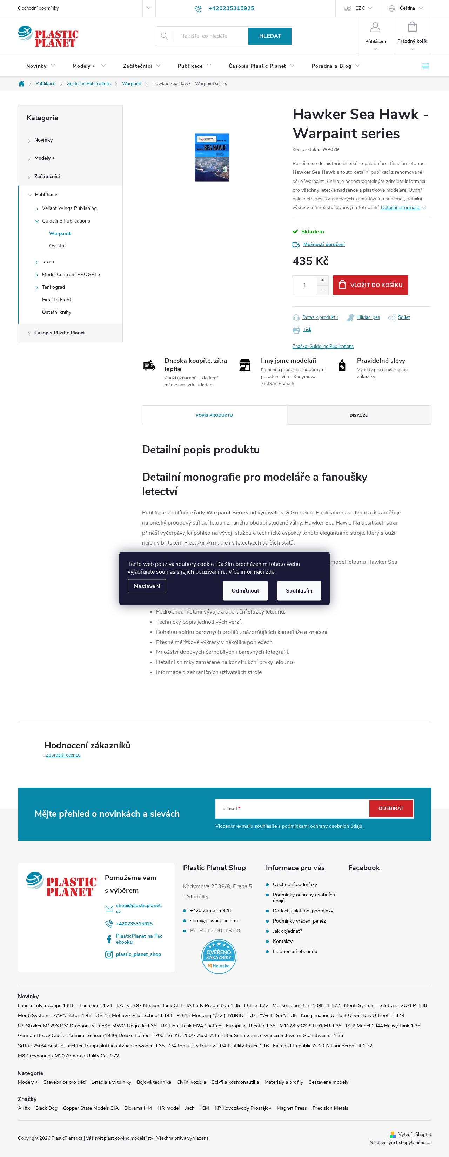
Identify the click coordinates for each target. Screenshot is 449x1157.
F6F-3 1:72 (256, 1005)
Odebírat (391, 808)
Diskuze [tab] (359, 415)
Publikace (46, 194)
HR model (169, 1108)
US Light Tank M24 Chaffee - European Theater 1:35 (218, 1025)
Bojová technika (154, 1082)
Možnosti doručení (324, 244)
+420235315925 (134, 923)
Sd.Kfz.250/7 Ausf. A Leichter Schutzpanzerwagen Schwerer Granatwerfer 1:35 (255, 1035)
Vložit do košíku (376, 285)
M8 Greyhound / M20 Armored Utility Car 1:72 (68, 1056)
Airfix (24, 1108)
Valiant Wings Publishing (69, 208)
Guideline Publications (66, 221)
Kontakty (283, 941)
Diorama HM (138, 1108)
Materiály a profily (283, 1082)
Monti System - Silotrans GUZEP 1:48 (385, 1005)
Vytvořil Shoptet (414, 1134)
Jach (190, 1108)
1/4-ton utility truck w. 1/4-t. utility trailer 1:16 (219, 1045)
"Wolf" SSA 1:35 (278, 1015)
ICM (204, 1108)
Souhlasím (299, 591)
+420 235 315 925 (210, 910)
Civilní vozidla (191, 1082)
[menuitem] (41, 66)
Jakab (48, 262)
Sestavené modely (328, 1082)
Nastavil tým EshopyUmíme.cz (400, 1142)
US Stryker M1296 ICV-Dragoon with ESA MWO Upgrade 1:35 (87, 1025)
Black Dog (46, 1108)
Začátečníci (47, 176)
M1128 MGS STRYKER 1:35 (310, 1025)
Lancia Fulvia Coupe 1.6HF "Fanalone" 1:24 (65, 1005)
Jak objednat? (287, 931)
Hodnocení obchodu (295, 951)
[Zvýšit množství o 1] (322, 280)
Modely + (44, 158)
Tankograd (53, 287)
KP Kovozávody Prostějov (243, 1108)
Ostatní (57, 245)
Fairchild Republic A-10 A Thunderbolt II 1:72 (322, 1045)
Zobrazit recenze (63, 755)
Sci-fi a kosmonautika (235, 1082)
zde (270, 572)
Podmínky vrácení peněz (299, 921)
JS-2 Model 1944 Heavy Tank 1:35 (383, 1025)
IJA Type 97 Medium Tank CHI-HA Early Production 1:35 (178, 1005)
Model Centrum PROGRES (71, 274)
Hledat (270, 36)
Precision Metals (330, 1108)
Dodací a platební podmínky (303, 911)
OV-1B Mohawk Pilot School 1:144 (133, 1015)
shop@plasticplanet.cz (139, 908)
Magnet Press (292, 1108)
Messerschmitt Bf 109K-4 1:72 (306, 1005)
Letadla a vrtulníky (111, 1082)
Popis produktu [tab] (214, 415)
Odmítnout (245, 591)
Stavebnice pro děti (64, 1082)
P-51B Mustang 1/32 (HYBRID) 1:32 (216, 1015)
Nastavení (147, 586)
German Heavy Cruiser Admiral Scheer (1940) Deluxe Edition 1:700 (90, 1035)
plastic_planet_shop (138, 954)
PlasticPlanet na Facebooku (139, 939)
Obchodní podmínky (38, 8)
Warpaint (60, 233)
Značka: (323, 346)
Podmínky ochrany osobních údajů (304, 897)
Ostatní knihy (56, 312)
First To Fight (56, 299)
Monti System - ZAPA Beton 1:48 (54, 1015)
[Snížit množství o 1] (322, 290)
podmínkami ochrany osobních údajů (322, 826)
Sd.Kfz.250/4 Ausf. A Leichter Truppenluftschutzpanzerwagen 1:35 (91, 1045)
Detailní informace (400, 207)
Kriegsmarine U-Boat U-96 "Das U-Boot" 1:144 (352, 1015)
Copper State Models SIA (91, 1108)
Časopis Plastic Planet (59, 332)
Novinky (43, 140)
